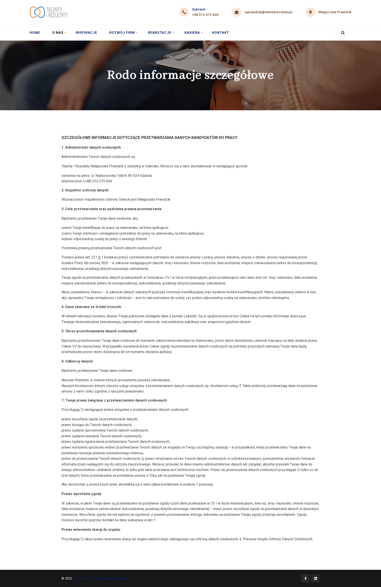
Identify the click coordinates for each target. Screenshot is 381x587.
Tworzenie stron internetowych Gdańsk (102, 578)
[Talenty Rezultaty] (49, 12)
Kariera (192, 33)
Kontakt (220, 33)
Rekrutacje (159, 33)
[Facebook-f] (305, 578)
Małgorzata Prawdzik (334, 12)
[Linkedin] (315, 578)
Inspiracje (86, 33)
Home (35, 33)
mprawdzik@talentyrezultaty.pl (268, 12)
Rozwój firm (122, 33)
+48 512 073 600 (205, 15)
